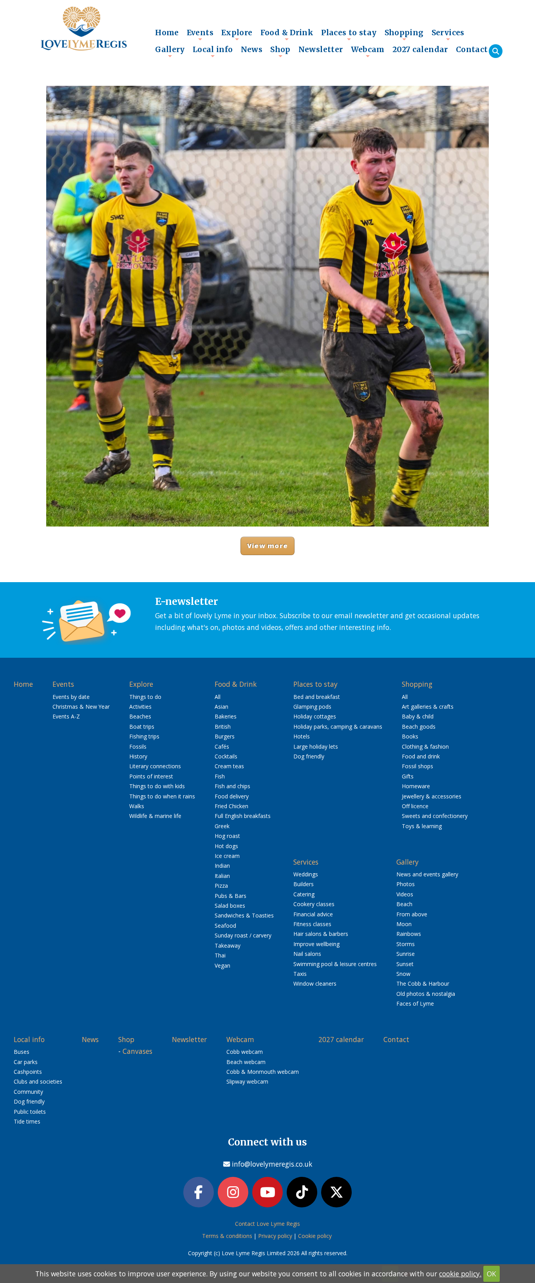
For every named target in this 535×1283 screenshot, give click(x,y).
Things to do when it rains (162, 796)
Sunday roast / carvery (243, 935)
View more (267, 545)
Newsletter (320, 49)
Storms (405, 944)
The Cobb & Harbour (422, 983)
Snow (403, 973)
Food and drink (421, 756)
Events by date (71, 696)
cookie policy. (460, 1273)
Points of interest (151, 776)
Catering (303, 894)
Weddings (305, 874)
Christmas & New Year (81, 706)
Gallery (170, 51)
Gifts (408, 776)
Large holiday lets (315, 746)
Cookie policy (315, 1236)
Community (28, 1091)
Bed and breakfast (316, 696)
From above (411, 914)
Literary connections (155, 766)
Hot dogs (226, 846)
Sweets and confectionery (435, 816)
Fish (220, 776)
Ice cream (227, 856)
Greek (222, 826)
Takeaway (227, 945)
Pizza (221, 885)
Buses (21, 1051)
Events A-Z (66, 716)
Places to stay (348, 34)
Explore (237, 34)
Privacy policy (275, 1236)
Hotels (301, 736)
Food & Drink (287, 34)
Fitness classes (312, 924)
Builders (303, 884)
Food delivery (232, 796)
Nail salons (307, 953)
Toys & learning (422, 826)
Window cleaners (314, 983)
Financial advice (313, 914)
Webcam (368, 51)
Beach (404, 904)
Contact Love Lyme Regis (267, 1223)
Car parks (26, 1062)
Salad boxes (230, 905)
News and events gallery (427, 874)
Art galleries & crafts (428, 706)
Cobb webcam (244, 1051)
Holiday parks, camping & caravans (337, 726)
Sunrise (405, 953)
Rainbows (408, 933)
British (223, 726)
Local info (213, 51)
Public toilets (30, 1111)
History (138, 756)
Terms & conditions (227, 1236)
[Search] (495, 51)
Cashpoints (28, 1071)
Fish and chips (232, 786)
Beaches (140, 716)
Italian (222, 875)
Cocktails (226, 756)
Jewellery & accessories (431, 796)
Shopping (404, 34)
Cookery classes (313, 904)
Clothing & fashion (425, 746)
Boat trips (141, 726)
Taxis (300, 973)
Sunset (405, 964)
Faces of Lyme (415, 1003)
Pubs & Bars (230, 895)
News (252, 49)
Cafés (222, 746)
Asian (221, 706)
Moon (404, 924)
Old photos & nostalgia (425, 993)
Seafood (225, 925)
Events (200, 34)
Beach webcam (246, 1062)
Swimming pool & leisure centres (335, 964)
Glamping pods (312, 706)
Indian (222, 865)
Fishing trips (144, 736)
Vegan (222, 965)
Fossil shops (417, 766)
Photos (405, 884)
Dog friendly (308, 756)
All (218, 696)
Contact (472, 49)
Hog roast (227, 836)
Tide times (27, 1121)
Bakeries (226, 716)
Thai (220, 955)
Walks (136, 806)
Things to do (145, 696)
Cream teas (229, 766)
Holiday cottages (314, 716)
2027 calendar (420, 49)
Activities (140, 706)
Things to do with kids (157, 786)
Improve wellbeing (316, 944)
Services (448, 34)
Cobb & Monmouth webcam (262, 1071)
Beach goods (419, 726)
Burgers (225, 736)
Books (410, 736)
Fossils (137, 746)
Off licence (415, 806)
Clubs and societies (38, 1081)
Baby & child (418, 716)
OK (491, 1273)
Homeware (416, 786)
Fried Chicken (231, 806)
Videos (404, 894)
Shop (280, 51)
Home (167, 32)
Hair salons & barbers (320, 933)
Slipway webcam (247, 1081)
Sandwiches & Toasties (244, 915)
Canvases (137, 1051)
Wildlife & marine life (155, 816)
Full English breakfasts (243, 816)
